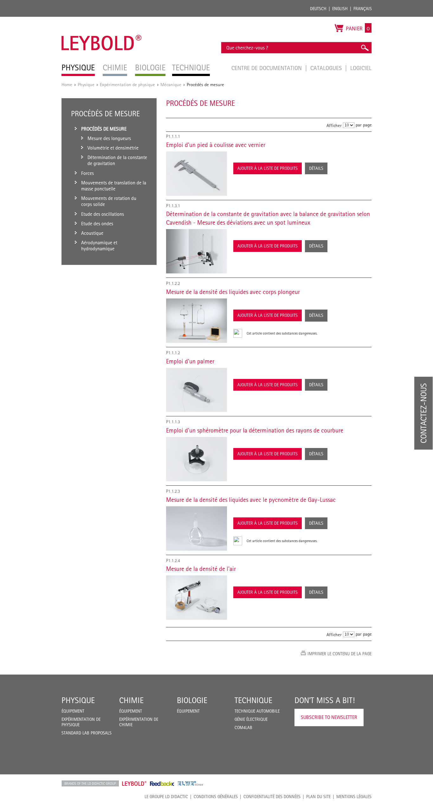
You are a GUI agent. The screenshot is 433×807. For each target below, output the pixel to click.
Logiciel (361, 67)
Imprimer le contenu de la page (339, 653)
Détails (316, 168)
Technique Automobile (257, 711)
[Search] (364, 47)
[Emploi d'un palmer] (196, 390)
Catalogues (326, 67)
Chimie (131, 700)
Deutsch (318, 8)
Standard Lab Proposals (86, 732)
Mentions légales (354, 796)
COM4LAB (243, 727)
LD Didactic (90, 783)
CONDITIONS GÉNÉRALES (216, 796)
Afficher (334, 125)
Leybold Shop (134, 783)
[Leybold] (101, 19)
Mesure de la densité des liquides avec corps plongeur (233, 292)
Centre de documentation (267, 67)
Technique (253, 700)
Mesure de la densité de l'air (201, 569)
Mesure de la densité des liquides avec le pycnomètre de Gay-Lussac (251, 499)
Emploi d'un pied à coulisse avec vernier (215, 145)
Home (66, 84)
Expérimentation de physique (127, 84)
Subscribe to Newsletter (329, 717)
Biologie (192, 700)
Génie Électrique (251, 719)
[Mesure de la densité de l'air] (196, 597)
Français (362, 8)
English (340, 8)
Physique (86, 84)
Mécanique (170, 84)
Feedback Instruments (162, 783)
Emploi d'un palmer (190, 361)
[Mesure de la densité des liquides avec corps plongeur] (196, 320)
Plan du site (318, 796)
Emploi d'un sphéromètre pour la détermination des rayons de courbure (254, 430)
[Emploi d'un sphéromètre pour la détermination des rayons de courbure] (196, 459)
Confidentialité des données (272, 796)
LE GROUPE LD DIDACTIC (166, 796)
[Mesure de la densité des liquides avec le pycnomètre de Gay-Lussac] (196, 528)
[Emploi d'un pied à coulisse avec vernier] (196, 173)
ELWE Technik (191, 783)
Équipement (72, 711)
